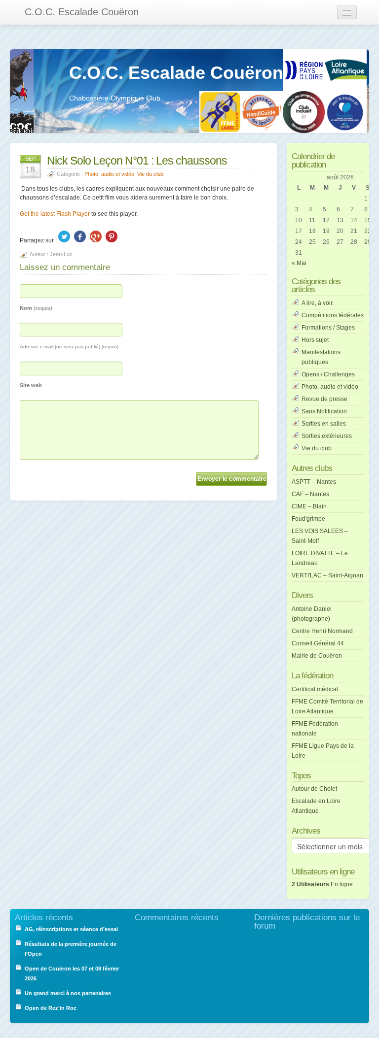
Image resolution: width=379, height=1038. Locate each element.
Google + (96, 236)
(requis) (36, 308)
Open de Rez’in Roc (50, 1008)
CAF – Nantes (310, 494)
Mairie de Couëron (317, 655)
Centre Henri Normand (322, 631)
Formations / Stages (328, 327)
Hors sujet (315, 339)
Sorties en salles (324, 423)
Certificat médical (315, 689)
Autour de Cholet (314, 788)
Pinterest (111, 236)
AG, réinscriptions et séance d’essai (71, 929)
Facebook (80, 236)
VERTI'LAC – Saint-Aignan (327, 575)
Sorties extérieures (327, 436)
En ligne (322, 884)
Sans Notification (324, 411)
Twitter (64, 236)
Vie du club (150, 174)
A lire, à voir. (318, 303)
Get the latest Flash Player (55, 213)
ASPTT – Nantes (314, 481)
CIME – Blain (309, 506)
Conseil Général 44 (318, 643)
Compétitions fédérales (333, 315)
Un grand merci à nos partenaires (68, 993)
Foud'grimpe (308, 518)
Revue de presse (324, 399)
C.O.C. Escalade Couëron (82, 11)
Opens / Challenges (328, 374)
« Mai (299, 263)
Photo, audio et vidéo (109, 174)
